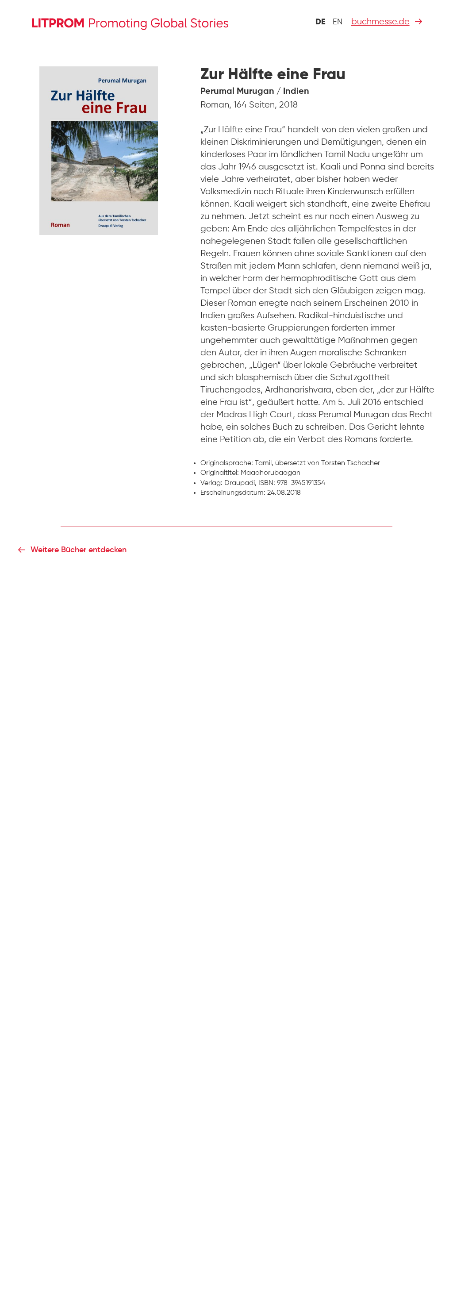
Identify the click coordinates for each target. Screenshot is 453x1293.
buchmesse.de (380, 22)
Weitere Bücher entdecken (79, 550)
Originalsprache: (226, 463)
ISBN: (266, 483)
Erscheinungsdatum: (232, 492)
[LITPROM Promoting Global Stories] (144, 22)
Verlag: (211, 483)
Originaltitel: (219, 473)
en (337, 22)
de (320, 22)
